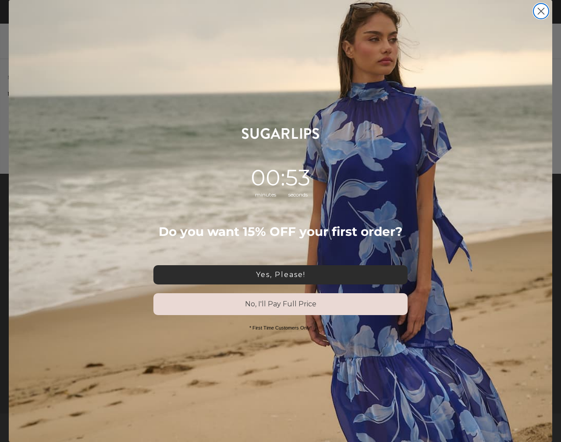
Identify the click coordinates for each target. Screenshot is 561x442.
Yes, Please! (280, 274)
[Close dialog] (541, 11)
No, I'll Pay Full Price (280, 304)
